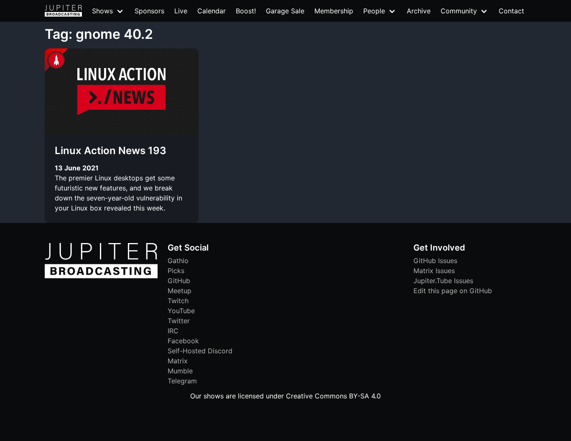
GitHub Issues (435, 260)
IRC (173, 331)
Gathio (178, 260)
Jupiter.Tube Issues (443, 280)
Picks (176, 270)
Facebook (183, 341)
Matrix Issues (434, 270)
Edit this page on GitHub (452, 290)
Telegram (182, 381)
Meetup (179, 290)
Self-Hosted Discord (200, 351)
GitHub (179, 280)
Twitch (178, 301)
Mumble (180, 371)
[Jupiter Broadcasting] (101, 276)
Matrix (178, 361)
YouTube (181, 311)
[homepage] (63, 11)
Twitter (179, 321)
